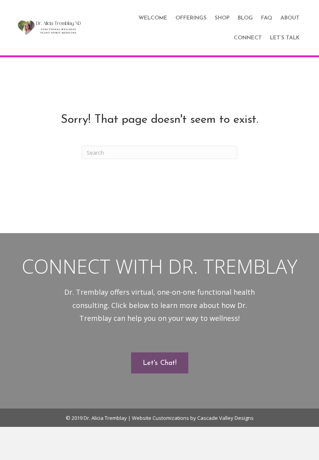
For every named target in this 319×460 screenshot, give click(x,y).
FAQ (266, 18)
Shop (222, 18)
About (290, 18)
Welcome (152, 18)
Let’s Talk (285, 38)
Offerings (191, 18)
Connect (248, 38)
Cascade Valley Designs (225, 417)
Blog (245, 18)
